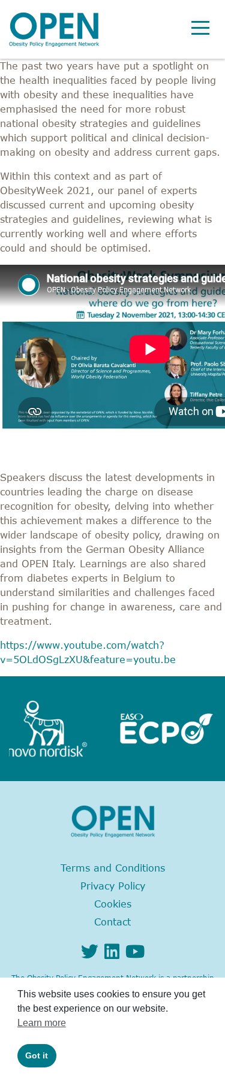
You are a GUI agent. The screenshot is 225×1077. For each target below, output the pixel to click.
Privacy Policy (112, 886)
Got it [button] (36, 1055)
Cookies (112, 903)
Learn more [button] (41, 1023)
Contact (112, 921)
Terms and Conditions (113, 868)
